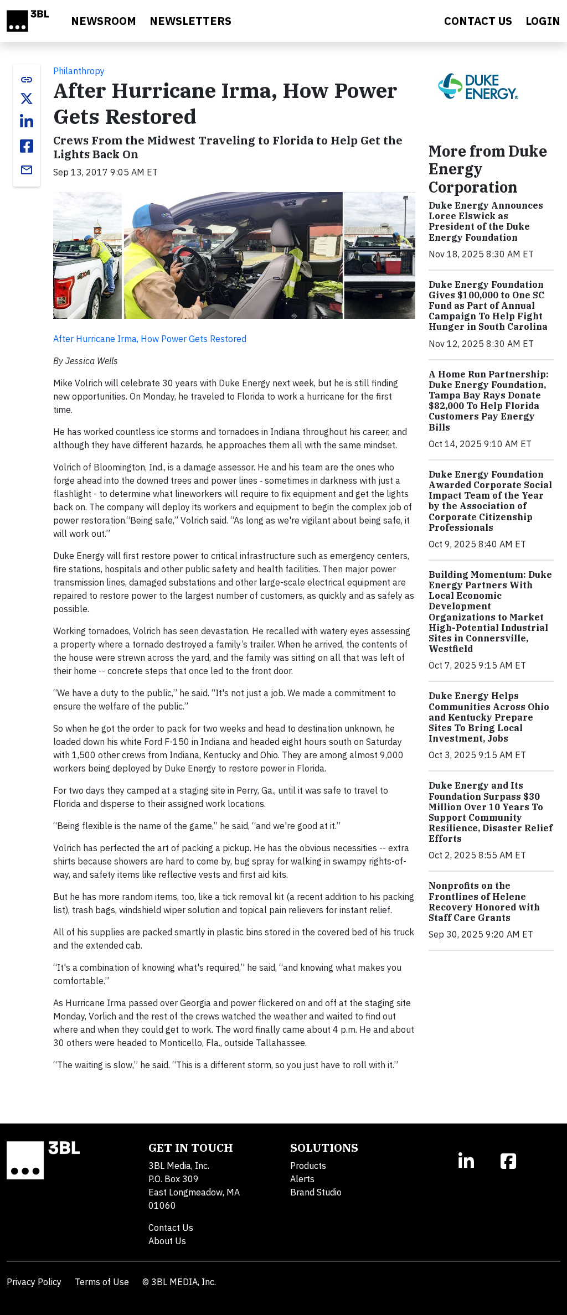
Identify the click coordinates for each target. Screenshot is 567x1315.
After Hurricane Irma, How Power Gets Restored (149, 338)
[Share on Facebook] (26, 146)
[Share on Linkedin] (26, 122)
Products (308, 1165)
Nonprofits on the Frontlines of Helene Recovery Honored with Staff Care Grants (484, 901)
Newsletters (190, 20)
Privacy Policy (34, 1281)
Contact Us (170, 1227)
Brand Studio (316, 1192)
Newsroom (103, 20)
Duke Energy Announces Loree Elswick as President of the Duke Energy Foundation (486, 221)
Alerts (302, 1178)
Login (542, 20)
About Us (167, 1240)
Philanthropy (79, 70)
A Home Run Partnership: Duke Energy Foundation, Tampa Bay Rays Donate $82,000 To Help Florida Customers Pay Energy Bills (489, 401)
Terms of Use (102, 1281)
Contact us (478, 20)
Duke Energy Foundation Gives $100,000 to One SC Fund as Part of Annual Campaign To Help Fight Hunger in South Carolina (488, 306)
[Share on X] (26, 98)
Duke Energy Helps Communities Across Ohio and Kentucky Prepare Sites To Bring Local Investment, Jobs (489, 717)
